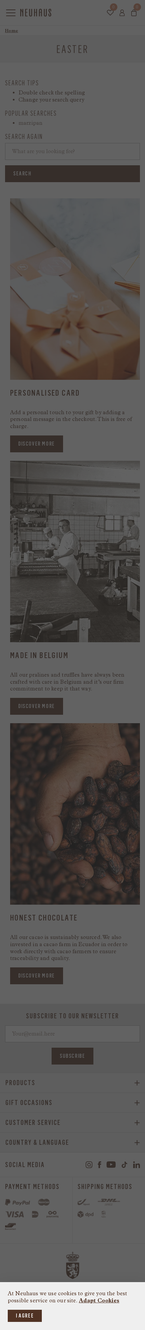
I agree (25, 1315)
